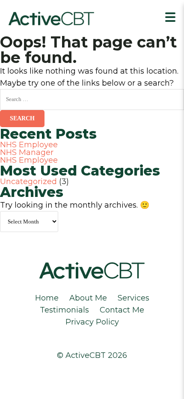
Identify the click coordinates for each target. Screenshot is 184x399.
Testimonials (64, 310)
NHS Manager (26, 152)
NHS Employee (29, 144)
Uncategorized (28, 181)
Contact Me (122, 310)
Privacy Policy (92, 322)
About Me (88, 298)
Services (133, 298)
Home (47, 298)
